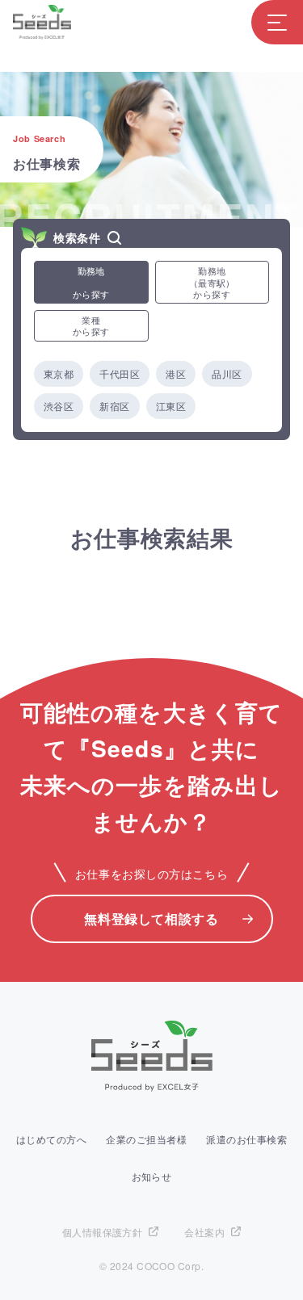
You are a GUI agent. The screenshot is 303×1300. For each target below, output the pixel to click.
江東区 (171, 406)
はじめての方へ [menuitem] (51, 1139)
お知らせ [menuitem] (152, 1176)
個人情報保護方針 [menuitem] (102, 1232)
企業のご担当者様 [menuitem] (146, 1139)
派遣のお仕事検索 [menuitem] (246, 1139)
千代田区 (119, 373)
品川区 (227, 373)
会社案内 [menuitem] (204, 1232)
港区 (176, 373)
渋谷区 (59, 406)
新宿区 (114, 406)
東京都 (59, 373)
